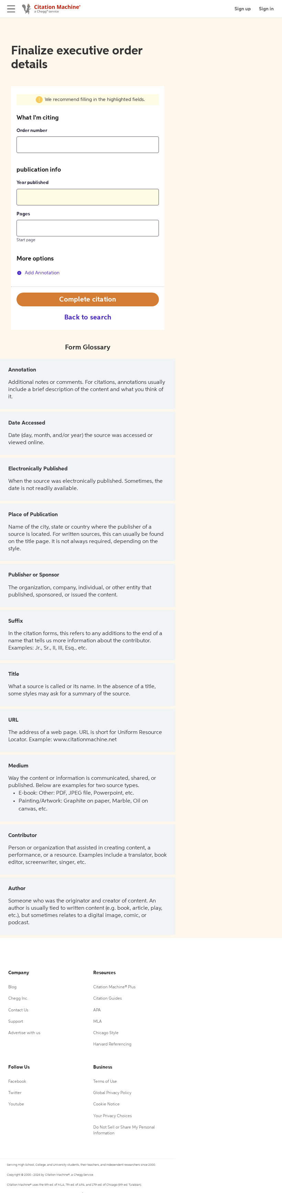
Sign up (243, 9)
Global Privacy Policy (112, 1093)
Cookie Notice (106, 1104)
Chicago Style (106, 1033)
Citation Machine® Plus (114, 987)
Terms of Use (105, 1082)
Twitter (14, 1093)
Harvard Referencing (112, 1044)
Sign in (266, 9)
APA (97, 1010)
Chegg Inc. (18, 999)
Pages (23, 214)
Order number (32, 130)
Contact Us (18, 1010)
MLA (97, 1022)
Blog (12, 987)
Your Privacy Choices (112, 1116)
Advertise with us (24, 1033)
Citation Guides (107, 999)
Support (15, 1022)
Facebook (17, 1082)
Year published (32, 182)
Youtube (16, 1104)
